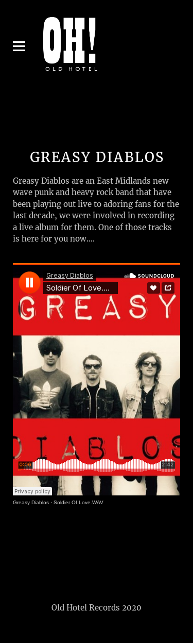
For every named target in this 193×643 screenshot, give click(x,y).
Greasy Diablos (31, 502)
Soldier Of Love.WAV (78, 502)
